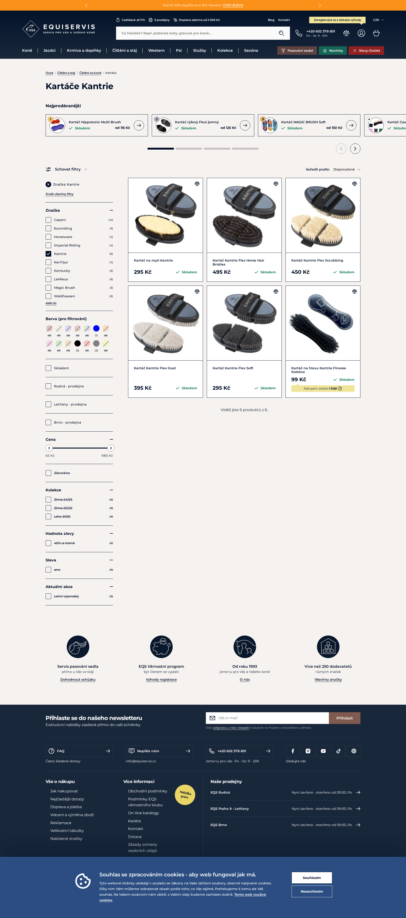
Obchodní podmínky (147, 791)
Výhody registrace (161, 679)
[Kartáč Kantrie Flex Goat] (165, 323)
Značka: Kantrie (66, 184)
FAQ (60, 751)
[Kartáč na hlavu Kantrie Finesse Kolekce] (323, 323)
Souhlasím (312, 878)
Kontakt (284, 20)
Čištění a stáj (66, 73)
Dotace (135, 837)
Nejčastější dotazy (67, 799)
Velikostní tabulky (67, 830)
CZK (376, 20)
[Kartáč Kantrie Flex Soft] (244, 323)
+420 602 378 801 (231, 751)
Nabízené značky (66, 838)
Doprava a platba (66, 807)
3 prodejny (162, 20)
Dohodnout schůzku (78, 679)
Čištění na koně (90, 73)
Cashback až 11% (133, 20)
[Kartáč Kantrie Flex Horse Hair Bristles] (244, 215)
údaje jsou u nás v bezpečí (231, 727)
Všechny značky (328, 679)
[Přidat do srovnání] (197, 183)
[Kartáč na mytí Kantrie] (165, 215)
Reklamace (60, 823)
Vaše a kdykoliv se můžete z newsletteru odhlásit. (259, 727)
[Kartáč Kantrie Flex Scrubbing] (323, 215)
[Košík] (376, 33)
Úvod (49, 73)
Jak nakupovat (64, 791)
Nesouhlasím (312, 891)
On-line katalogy (143, 813)
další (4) (51, 303)
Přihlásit (344, 718)
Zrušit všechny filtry (60, 194)
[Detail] (139, 125)
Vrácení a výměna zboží (72, 815)
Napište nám (148, 751)
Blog (271, 20)
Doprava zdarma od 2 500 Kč (199, 20)
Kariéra (134, 821)
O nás (245, 679)
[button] (86, 5)
